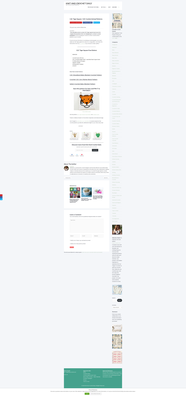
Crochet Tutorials (116, 121)
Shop (109, 7)
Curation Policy (86, 373)
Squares (114, 205)
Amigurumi (114, 44)
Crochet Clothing (116, 97)
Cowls (113, 91)
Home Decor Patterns (117, 156)
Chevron (114, 89)
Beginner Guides (116, 68)
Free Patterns (115, 143)
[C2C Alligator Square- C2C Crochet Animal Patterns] (98, 135)
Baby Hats (114, 58)
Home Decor (115, 153)
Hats (113, 151)
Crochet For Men (116, 108)
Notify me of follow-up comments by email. (81, 240)
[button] (118, 7)
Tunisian (114, 213)
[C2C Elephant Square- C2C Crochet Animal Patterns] (86, 135)
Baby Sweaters (115, 60)
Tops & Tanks (115, 210)
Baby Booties (115, 55)
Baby (113, 50)
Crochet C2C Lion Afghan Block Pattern (83, 79)
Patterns (114, 184)
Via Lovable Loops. (86, 111)
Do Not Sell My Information (96, 393)
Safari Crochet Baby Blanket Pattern (82, 84)
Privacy (85, 380)
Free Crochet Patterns (93, 7)
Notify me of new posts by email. (78, 243)
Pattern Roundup (116, 182)
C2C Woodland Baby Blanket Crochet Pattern (86, 75)
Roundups (114, 192)
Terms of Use (86, 381)
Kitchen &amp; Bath (116, 169)
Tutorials (114, 216)
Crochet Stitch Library (117, 113)
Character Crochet (116, 86)
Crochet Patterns (116, 111)
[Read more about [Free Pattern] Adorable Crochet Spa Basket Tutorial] (86, 192)
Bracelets (114, 78)
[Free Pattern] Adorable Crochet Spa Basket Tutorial (86, 199)
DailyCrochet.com (116, 243)
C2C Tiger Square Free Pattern (84, 114)
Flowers (114, 131)
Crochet (114, 94)
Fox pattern (82, 43)
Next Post (106, 177)
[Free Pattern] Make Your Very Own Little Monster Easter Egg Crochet (98, 197)
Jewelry (114, 161)
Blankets (114, 75)
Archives (114, 305)
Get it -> (115, 38)
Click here (105, 376)
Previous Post (67, 177)
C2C (113, 81)
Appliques (114, 47)
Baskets (114, 66)
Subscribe (114, 7)
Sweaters (114, 208)
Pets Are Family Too (116, 187)
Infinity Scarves (115, 159)
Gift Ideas (114, 148)
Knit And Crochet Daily (79, 3)
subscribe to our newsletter (83, 121)
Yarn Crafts (114, 221)
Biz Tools (103, 7)
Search (113, 298)
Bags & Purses (115, 63)
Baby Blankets (115, 52)
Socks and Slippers (116, 202)
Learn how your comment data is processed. (92, 252)
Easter (113, 129)
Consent (87, 393)
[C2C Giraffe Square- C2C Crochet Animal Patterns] (75, 135)
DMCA (84, 372)
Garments (114, 145)
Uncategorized (115, 218)
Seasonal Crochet (116, 200)
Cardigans (114, 83)
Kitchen (114, 164)
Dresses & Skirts (115, 126)
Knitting (114, 172)
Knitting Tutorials (116, 175)
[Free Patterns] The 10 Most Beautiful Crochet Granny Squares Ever (74, 201)
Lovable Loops (96, 114)
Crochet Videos (115, 123)
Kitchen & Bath (115, 167)
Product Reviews (116, 190)
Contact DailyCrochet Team (89, 375)
